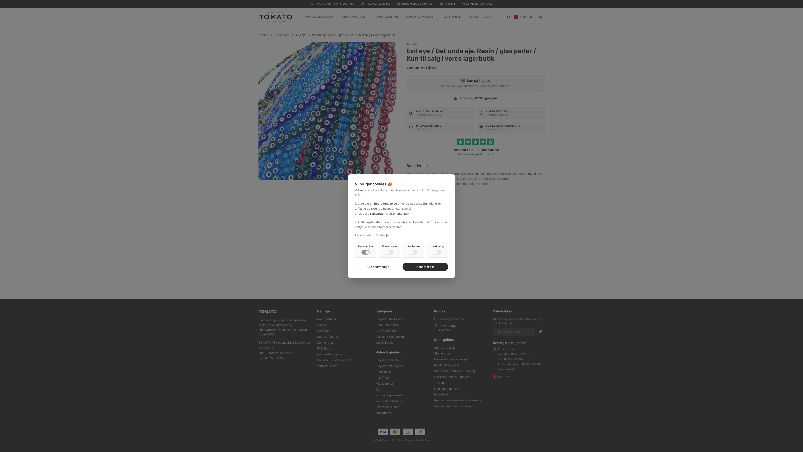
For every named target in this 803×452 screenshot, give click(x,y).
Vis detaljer (382, 235)
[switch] (365, 252)
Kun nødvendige (378, 266)
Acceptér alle (425, 266)
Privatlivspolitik (364, 235)
